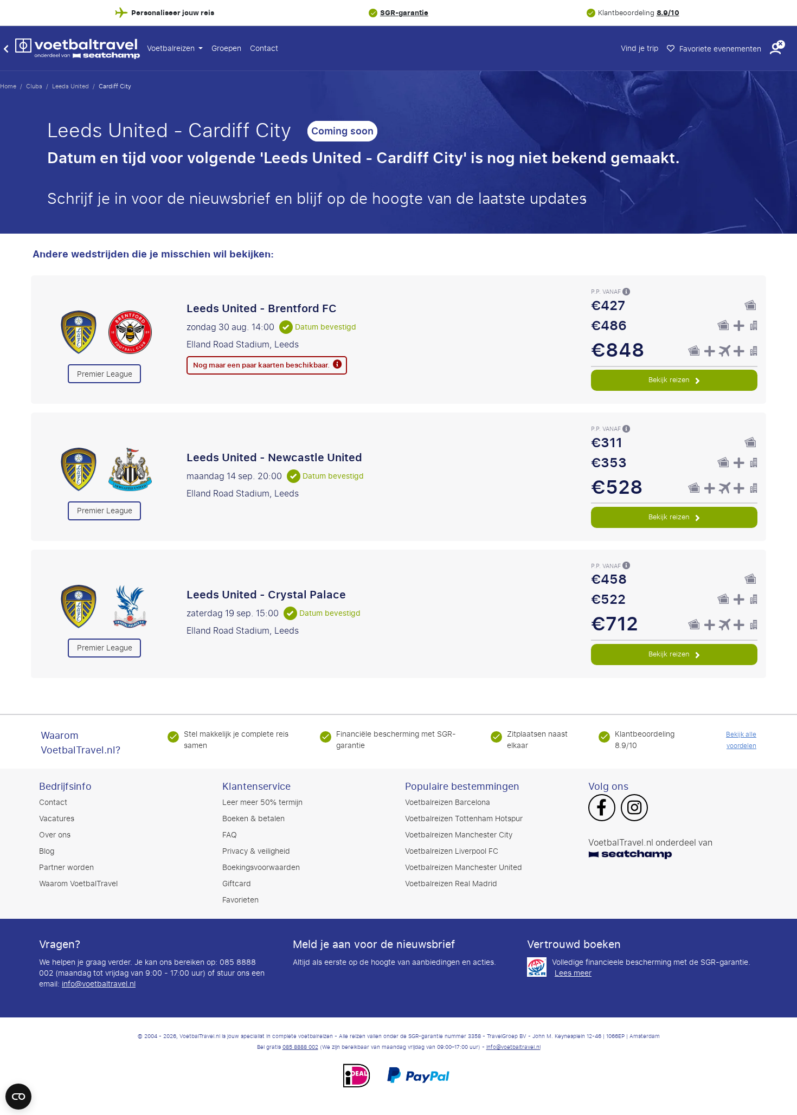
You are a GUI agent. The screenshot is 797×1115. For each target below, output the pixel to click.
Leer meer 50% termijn (262, 802)
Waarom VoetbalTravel (78, 884)
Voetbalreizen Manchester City (458, 835)
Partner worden (66, 867)
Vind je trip (639, 48)
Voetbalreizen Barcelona (447, 802)
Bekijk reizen (670, 379)
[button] (775, 48)
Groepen (226, 48)
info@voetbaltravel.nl (99, 984)
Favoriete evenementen (719, 49)
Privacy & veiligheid (256, 851)
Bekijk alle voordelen (741, 740)
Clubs (34, 86)
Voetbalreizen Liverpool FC (451, 851)
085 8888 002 (300, 1047)
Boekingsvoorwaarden (261, 867)
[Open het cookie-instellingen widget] (18, 1092)
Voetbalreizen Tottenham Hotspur (464, 819)
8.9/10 (668, 13)
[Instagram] (634, 808)
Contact (264, 48)
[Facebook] (601, 808)
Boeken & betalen (253, 819)
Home (8, 86)
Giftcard (236, 884)
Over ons (54, 835)
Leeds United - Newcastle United (274, 457)
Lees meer (573, 973)
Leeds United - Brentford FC (262, 308)
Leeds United (70, 86)
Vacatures (56, 819)
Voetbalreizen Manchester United (463, 867)
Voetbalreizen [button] (172, 48)
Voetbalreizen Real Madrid (451, 884)
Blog (46, 851)
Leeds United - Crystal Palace (266, 594)
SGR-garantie (404, 13)
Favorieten (240, 900)
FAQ (229, 835)
